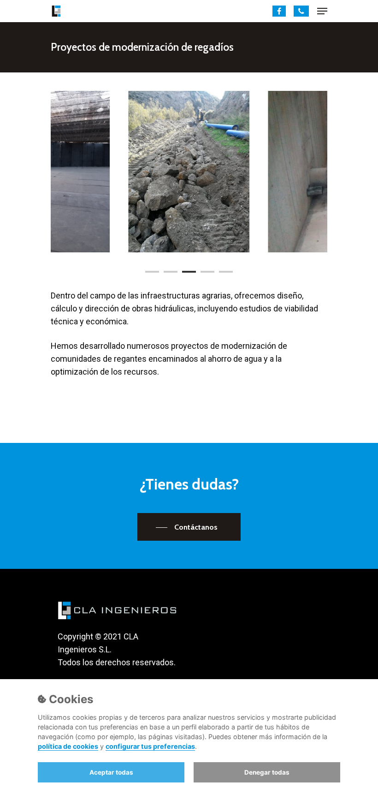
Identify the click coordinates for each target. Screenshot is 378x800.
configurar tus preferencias (150, 746)
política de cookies (68, 746)
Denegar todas (266, 772)
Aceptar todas (111, 772)
